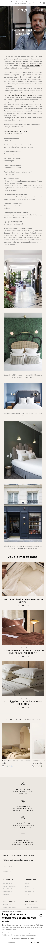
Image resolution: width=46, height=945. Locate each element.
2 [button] (18, 766)
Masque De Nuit (30, 891)
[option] (23, 3)
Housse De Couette (10, 886)
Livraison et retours (31, 907)
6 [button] (31, 766)
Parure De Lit (7, 883)
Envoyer (7, 871)
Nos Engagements (9, 907)
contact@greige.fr (28, 844)
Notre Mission (7, 905)
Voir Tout (27, 894)
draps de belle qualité (31, 66)
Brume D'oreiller (30, 889)
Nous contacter (30, 905)
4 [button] (25, 766)
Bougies (27, 886)
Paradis (7, 95)
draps (11, 131)
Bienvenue (32, 95)
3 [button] (21, 766)
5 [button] (28, 766)
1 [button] (15, 766)
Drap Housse (7, 891)
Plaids (27, 883)
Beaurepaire (22, 95)
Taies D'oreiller (8, 889)
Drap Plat (6, 894)
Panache (14, 95)
